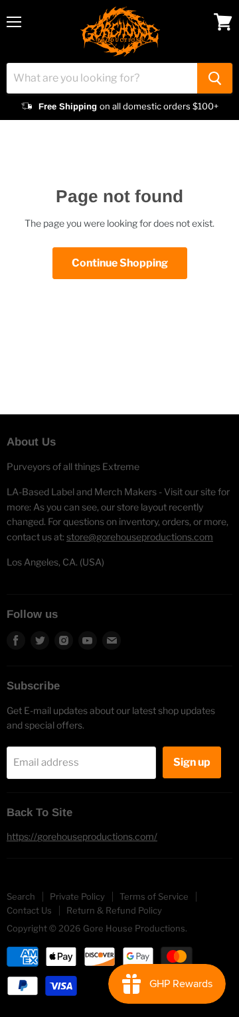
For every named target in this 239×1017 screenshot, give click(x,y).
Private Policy (77, 896)
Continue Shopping (120, 263)
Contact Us (29, 910)
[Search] (214, 78)
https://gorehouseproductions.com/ (82, 836)
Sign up (191, 762)
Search (21, 896)
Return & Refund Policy (114, 910)
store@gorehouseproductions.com (139, 536)
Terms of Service (154, 896)
